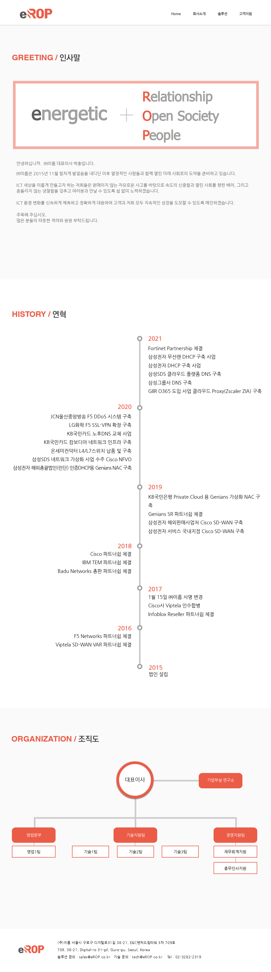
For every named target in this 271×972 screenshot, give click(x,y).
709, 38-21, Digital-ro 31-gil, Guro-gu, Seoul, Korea (103, 950)
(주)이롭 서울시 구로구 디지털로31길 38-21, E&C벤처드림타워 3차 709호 (116, 943)
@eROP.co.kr (153, 957)
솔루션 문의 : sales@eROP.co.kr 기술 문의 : (94, 957)
